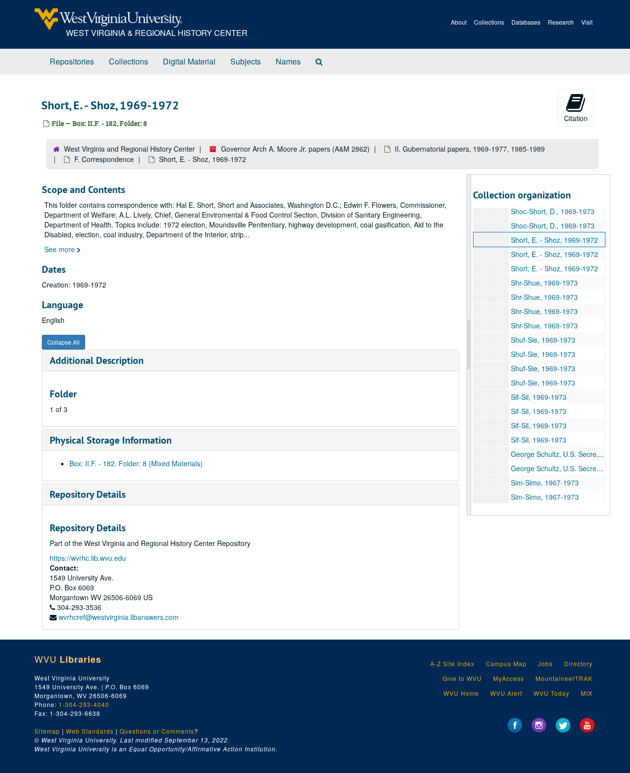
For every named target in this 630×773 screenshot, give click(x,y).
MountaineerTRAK (564, 678)
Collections (489, 22)
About (459, 22)
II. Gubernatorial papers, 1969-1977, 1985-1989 (470, 149)
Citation (576, 118)
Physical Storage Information (111, 440)
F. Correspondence (104, 159)
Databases (525, 22)
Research (561, 22)
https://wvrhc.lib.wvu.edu (88, 558)
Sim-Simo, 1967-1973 (545, 482)
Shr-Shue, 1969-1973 (544, 283)
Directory (578, 663)
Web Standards (90, 731)
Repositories (72, 61)
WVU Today (551, 693)
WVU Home (461, 693)
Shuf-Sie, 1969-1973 (543, 340)
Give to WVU (462, 678)
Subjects (245, 61)
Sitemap (47, 731)
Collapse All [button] (63, 342)
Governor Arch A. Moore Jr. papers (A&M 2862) (295, 149)
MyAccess (508, 678)
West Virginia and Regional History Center (129, 149)
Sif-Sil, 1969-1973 (539, 397)
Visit (587, 22)
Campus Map (506, 663)
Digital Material (189, 61)
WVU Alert (506, 693)
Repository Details (88, 494)
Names (288, 61)
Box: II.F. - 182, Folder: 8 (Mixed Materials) (136, 463)
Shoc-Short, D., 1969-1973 (553, 211)
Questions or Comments (157, 731)
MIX (587, 693)
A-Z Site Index (452, 663)
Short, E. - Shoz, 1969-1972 (554, 240)
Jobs (545, 663)
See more (60, 249)
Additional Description (97, 360)
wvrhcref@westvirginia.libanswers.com (119, 617)
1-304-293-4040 (84, 704)
